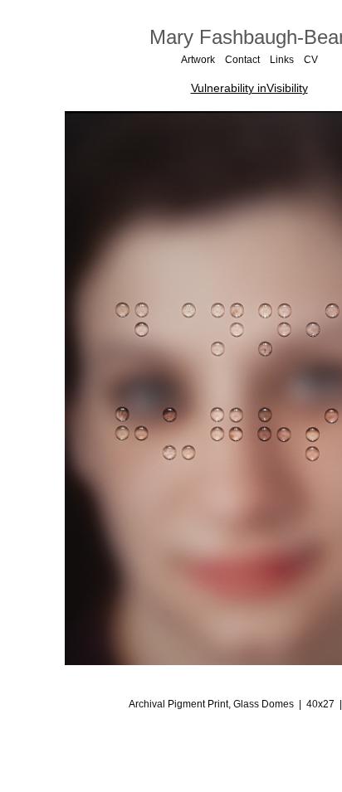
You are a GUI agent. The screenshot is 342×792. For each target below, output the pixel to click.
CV (311, 60)
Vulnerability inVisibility (249, 88)
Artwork (198, 60)
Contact (242, 60)
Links (282, 60)
